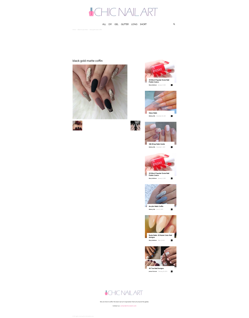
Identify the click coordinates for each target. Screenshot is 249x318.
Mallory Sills (152, 116)
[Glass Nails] (160, 102)
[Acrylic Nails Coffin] (160, 195)
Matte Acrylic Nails (83, 29)
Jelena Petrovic (153, 271)
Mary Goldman (153, 85)
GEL (116, 24)
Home (74, 29)
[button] (174, 24)
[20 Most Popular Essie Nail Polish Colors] (160, 71)
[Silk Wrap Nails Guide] (160, 133)
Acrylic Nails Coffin (156, 206)
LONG (134, 24)
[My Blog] (124, 11)
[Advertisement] (124, 45)
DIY (110, 24)
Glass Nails (153, 113)
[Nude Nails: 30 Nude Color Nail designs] (160, 226)
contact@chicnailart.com (128, 306)
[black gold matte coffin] (100, 119)
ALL (104, 24)
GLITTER (125, 24)
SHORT (143, 24)
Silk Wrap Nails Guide (157, 144)
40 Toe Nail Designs (156, 268)
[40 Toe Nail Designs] (160, 257)
